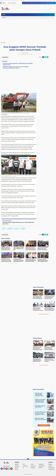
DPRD (3, 228)
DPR (24, 464)
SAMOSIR (23, 228)
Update (33, 158)
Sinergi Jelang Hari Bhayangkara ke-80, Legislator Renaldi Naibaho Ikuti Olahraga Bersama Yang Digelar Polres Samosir (37, 360)
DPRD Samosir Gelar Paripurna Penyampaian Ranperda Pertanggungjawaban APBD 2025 (49, 360)
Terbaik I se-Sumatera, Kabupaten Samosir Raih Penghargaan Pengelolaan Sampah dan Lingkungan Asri (40, 401)
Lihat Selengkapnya (43, 425)
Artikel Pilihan (37, 338)
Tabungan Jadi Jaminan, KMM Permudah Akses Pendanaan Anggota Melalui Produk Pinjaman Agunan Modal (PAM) (40, 394)
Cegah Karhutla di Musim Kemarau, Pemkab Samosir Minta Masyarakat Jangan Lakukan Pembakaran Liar (38, 309)
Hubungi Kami (51, 467)
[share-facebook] (43, 57)
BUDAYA (16, 464)
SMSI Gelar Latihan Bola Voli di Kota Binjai (40, 419)
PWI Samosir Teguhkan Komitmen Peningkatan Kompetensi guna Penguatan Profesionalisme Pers (39, 2)
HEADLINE (10, 228)
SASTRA (40, 467)
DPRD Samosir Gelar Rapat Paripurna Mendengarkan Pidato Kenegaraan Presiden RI (38, 348)
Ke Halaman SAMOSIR (43, 314)
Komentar (6, 57)
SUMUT (16, 469)
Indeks (4, 14)
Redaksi (50, 466)
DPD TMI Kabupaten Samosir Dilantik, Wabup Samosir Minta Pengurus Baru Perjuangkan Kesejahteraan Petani (49, 309)
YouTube (12, 470)
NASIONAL (25, 466)
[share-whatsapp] (47, 57)
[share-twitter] (45, 57)
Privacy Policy (51, 469)
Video (5, 17)
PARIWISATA (41, 466)
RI (23, 467)
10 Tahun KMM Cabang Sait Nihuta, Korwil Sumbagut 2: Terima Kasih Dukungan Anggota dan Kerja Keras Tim (40, 413)
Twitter (9, 470)
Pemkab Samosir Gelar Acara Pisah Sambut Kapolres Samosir (49, 297)
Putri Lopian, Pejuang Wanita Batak (40, 406)
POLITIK (16, 228)
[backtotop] (28, 459)
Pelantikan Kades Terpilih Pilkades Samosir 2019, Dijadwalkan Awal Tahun (18, 223)
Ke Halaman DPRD (44, 365)
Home (3, 3)
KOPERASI (17, 466)
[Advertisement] (28, 29)
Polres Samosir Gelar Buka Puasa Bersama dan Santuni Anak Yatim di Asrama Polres (38, 297)
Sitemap (50, 464)
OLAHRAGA (33, 466)
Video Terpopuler (38, 287)
